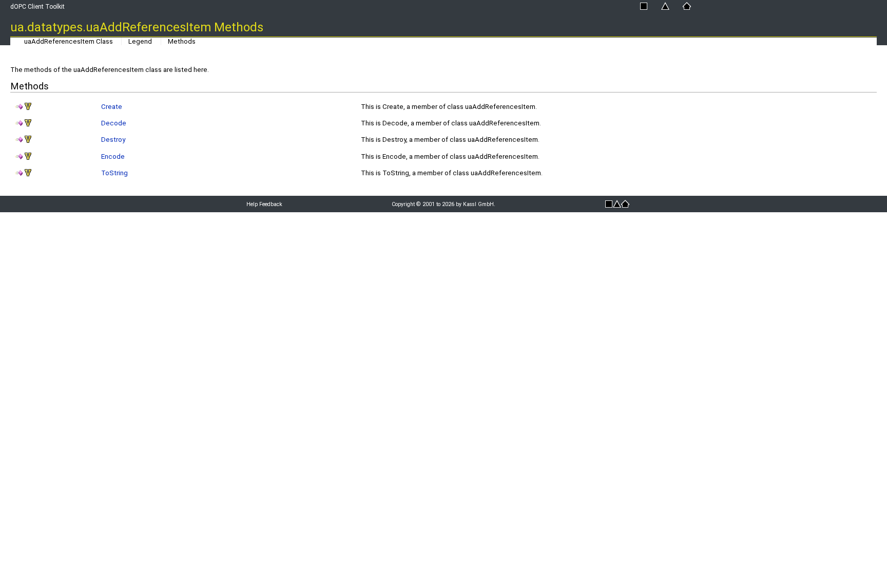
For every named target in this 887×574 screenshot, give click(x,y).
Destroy (113, 139)
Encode (113, 156)
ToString (114, 173)
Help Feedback (264, 204)
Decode (113, 123)
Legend (140, 41)
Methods (182, 41)
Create (111, 106)
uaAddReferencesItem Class (68, 41)
